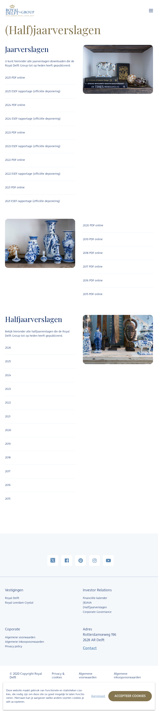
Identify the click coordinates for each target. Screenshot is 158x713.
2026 (8, 348)
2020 (8, 430)
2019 (8, 444)
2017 (7, 471)
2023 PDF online (15, 133)
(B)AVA (87, 603)
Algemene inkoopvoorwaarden (24, 642)
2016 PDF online (93, 280)
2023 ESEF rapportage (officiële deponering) (32, 146)
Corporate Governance (97, 612)
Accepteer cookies (130, 696)
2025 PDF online (15, 78)
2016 (8, 485)
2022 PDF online (15, 160)
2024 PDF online (15, 105)
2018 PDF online (93, 253)
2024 (8, 375)
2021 (7, 416)
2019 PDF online (93, 239)
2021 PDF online (15, 187)
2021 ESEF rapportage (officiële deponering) (32, 201)
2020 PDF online (93, 225)
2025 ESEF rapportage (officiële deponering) (32, 91)
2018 (8, 457)
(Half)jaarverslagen (95, 607)
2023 (8, 389)
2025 (8, 361)
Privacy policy (13, 646)
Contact (90, 648)
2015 (7, 499)
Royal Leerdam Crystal (19, 603)
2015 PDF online (93, 294)
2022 (8, 403)
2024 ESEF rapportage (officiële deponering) (33, 119)
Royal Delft (12, 598)
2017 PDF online (93, 267)
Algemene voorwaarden (20, 637)
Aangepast (98, 696)
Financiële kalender (95, 598)
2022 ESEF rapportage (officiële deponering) (32, 174)
